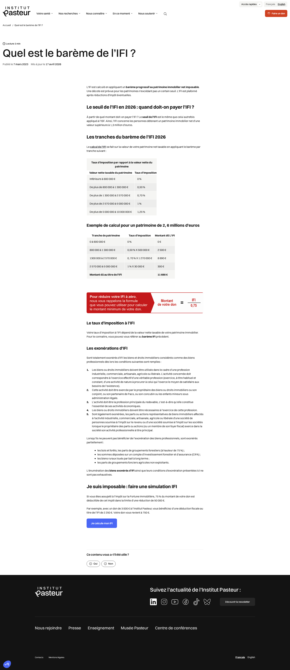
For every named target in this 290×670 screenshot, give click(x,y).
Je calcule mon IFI (102, 523)
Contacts (39, 657)
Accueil (7, 25)
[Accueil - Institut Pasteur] (16, 11)
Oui (95, 563)
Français (270, 4)
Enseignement (101, 627)
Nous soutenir (146, 13)
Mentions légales (56, 657)
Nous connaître (95, 13)
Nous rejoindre (48, 627)
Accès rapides (249, 4)
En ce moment (121, 13)
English (281, 4)
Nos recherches (68, 13)
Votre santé (43, 13)
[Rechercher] (165, 14)
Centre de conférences (176, 627)
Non (110, 563)
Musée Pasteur (134, 627)
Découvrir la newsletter (237, 601)
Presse (74, 627)
